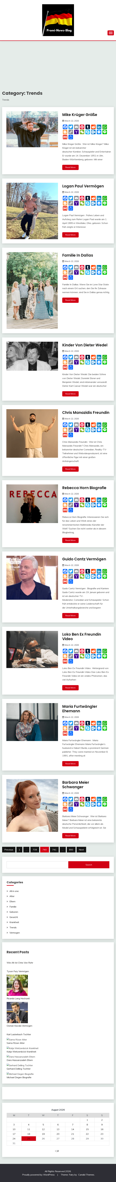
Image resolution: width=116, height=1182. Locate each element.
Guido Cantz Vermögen (84, 559)
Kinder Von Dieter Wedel (85, 345)
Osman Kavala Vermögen (19, 1025)
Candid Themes (86, 1174)
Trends (13, 927)
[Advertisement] (58, 62)
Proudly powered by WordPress (38, 1174)
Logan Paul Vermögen (83, 186)
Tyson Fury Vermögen (18, 971)
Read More (70, 167)
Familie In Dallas (77, 255)
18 (28, 1133)
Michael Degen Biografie (19, 1077)
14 (72, 1129)
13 (58, 1129)
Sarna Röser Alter (16, 1043)
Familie (12, 906)
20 (58, 1133)
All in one (14, 891)
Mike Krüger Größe (79, 114)
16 (102, 1129)
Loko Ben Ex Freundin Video (81, 637)
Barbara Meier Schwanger (75, 785)
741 (54, 849)
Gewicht (13, 917)
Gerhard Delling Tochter (19, 1068)
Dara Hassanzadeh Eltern (20, 1060)
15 (87, 1129)
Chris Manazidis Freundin (85, 412)
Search (89, 864)
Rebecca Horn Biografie (84, 487)
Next (81, 849)
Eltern (12, 901)
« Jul (57, 1150)
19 (43, 1133)
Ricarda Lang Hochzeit (18, 998)
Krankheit (14, 922)
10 (14, 1129)
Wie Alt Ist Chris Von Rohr (20, 962)
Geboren (13, 911)
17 (14, 1133)
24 (14, 1138)
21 (72, 1133)
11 (28, 1129)
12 (43, 1129)
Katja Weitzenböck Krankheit (21, 1051)
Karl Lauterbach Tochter (19, 1034)
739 (35, 849)
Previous (8, 849)
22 (87, 1133)
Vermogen (14, 932)
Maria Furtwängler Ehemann (79, 709)
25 (28, 1138)
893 (71, 849)
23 (102, 1133)
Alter (11, 896)
